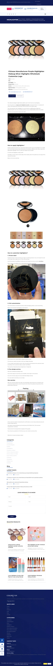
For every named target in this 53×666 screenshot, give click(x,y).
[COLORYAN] (9, 9)
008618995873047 (18, 8)
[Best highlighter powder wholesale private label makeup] (36, 534)
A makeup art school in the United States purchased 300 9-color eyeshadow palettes (25, 477)
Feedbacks (39, 4)
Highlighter (28, 19)
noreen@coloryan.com (32, 8)
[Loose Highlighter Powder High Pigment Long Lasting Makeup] (16, 565)
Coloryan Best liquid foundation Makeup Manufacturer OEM (19, 486)
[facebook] (7, 14)
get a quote (42, 9)
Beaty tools (10, 461)
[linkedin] (11, 14)
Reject (49, 663)
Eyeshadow (10, 443)
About (8, 608)
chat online (20, 95)
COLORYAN (10, 474)
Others (9, 462)
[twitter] (13, 14)
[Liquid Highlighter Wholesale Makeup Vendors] (36, 565)
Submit (12, 516)
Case (8, 611)
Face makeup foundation (13, 452)
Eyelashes (10, 459)
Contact (8, 614)
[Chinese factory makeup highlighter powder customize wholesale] (16, 534)
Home (19, 19)
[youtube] (9, 14)
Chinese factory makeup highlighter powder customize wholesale (15, 546)
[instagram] (15, 14)
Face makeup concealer (13, 453)
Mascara (9, 457)
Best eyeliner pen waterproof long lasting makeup (17, 482)
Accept (45, 663)
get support (37, 1)
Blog (8, 613)
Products (23, 19)
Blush (9, 446)
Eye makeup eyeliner (12, 455)
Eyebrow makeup (11, 450)
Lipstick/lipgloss (11, 444)
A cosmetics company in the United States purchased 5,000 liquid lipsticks (22, 472)
